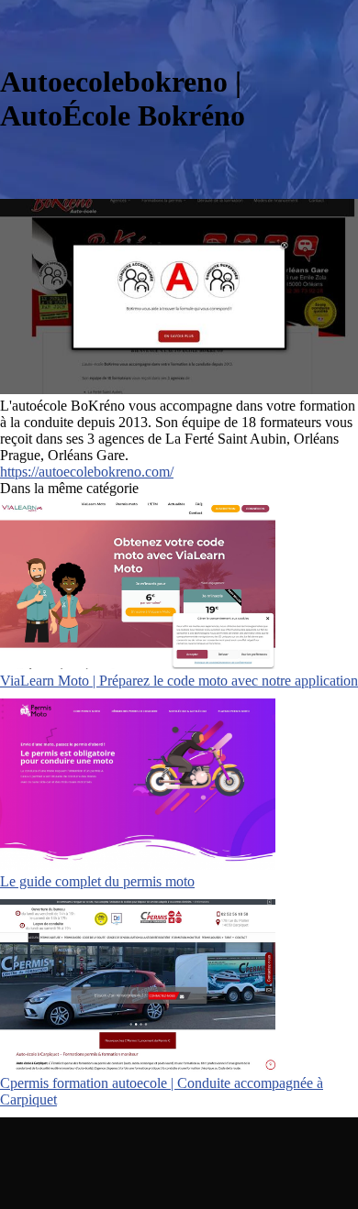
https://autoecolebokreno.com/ (86, 471)
